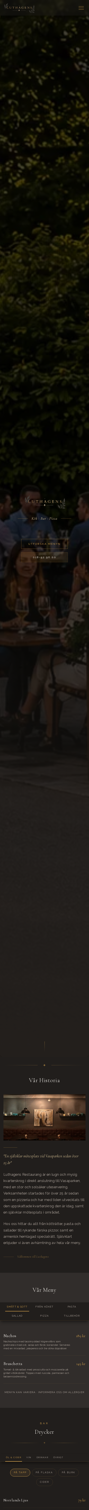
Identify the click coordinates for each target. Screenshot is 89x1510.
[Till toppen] (19, 8)
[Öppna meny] (81, 8)
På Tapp (20, 1472)
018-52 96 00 (44, 557)
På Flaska (44, 1472)
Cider (44, 1482)
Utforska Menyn (44, 543)
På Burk (68, 1472)
